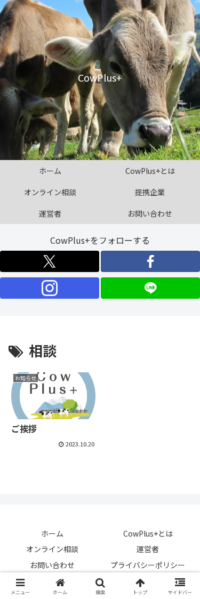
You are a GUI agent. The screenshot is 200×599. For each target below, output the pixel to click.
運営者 (148, 549)
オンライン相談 (52, 549)
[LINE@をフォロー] (150, 288)
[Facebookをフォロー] (150, 261)
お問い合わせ (52, 565)
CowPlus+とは (148, 533)
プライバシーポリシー (147, 565)
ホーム (52, 533)
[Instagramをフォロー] (49, 288)
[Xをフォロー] (49, 261)
